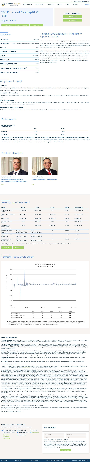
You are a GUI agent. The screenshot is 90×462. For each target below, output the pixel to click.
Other (66, 439)
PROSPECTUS (73, 16)
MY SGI (87, 4)
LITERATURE (72, 20)
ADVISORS (50, 4)
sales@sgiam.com (24, 432)
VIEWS (67, 4)
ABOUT (59, 4)
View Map (34, 430)
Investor (59, 439)
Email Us (86, 1)
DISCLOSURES (4, 460)
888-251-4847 (22, 430)
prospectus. (26, 367)
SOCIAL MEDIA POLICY (34, 460)
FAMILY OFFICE (27, 4)
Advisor (52, 439)
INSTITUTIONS (40, 4)
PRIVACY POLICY (18, 460)
